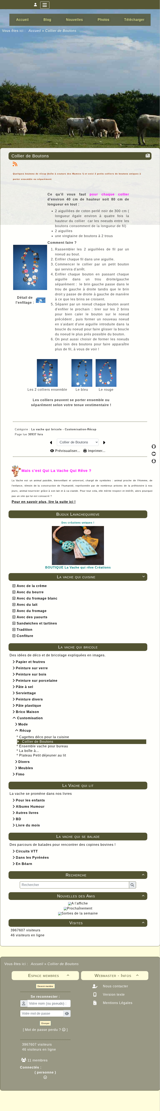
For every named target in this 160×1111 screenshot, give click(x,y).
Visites (107, 923)
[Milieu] (154, 454)
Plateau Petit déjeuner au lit (42, 755)
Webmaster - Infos (117, 975)
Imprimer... (96, 451)
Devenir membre (45, 986)
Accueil (35, 30)
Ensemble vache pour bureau (43, 746)
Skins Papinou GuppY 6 (62, 1103)
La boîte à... (29, 751)
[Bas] (154, 461)
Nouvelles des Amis (101, 896)
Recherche (105, 875)
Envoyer (45, 1023)
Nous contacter (115, 986)
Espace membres (49, 975)
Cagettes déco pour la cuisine (44, 737)
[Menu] (44, 5)
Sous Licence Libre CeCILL (107, 1098)
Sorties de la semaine (79, 913)
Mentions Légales (117, 1003)
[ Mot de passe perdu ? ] (45, 1029)
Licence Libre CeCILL (99, 1103)
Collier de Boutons (37, 741)
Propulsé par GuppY (47, 1098)
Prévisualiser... (67, 451)
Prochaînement (79, 908)
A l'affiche (79, 903)
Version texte (113, 994)
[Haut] (154, 446)
